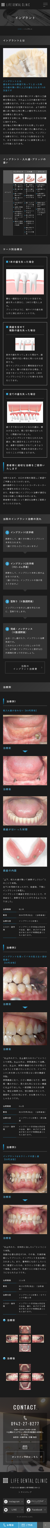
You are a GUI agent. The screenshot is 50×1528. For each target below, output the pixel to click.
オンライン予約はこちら (25, 1456)
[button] (25, 667)
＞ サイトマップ (25, 1492)
